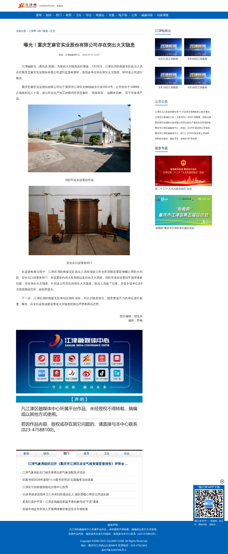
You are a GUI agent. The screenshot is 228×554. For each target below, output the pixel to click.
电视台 (100, 15)
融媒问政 (147, 15)
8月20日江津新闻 (197, 58)
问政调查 (163, 15)
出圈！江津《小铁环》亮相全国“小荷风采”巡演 (78, 464)
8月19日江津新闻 (168, 87)
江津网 (32, 30)
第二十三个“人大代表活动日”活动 (173, 188)
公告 (134, 15)
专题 (111, 15)
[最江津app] (209, 504)
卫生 (79, 15)
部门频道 (43, 30)
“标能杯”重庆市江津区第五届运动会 (174, 228)
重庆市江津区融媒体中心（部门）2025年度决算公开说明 (182, 133)
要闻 (39, 15)
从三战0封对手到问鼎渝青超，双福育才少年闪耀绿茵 (56, 501)
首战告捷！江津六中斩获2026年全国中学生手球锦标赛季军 (59, 472)
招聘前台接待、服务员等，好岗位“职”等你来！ (177, 138)
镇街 (49, 15)
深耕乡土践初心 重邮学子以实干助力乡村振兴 (51, 479)
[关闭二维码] (222, 481)
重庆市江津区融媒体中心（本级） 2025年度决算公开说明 (182, 128)
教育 (69, 15)
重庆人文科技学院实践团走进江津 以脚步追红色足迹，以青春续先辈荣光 (68, 509)
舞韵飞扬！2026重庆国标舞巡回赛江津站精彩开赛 (54, 494)
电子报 (123, 15)
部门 (59, 15)
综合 (89, 15)
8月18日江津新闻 (197, 87)
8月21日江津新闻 (168, 58)
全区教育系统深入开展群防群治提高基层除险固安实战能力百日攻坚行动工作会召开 (75, 487)
